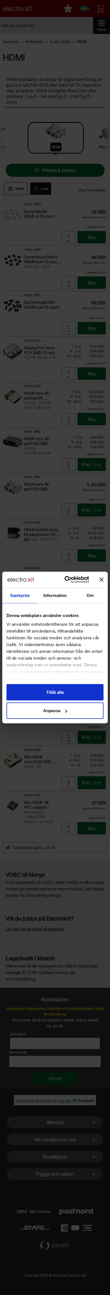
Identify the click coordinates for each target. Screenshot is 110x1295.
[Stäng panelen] (102, 579)
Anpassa (51, 710)
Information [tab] (55, 595)
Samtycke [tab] (20, 595)
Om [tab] (90, 595)
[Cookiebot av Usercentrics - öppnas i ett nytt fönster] (66, 579)
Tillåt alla (55, 692)
